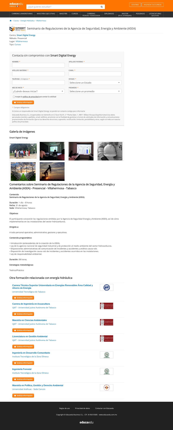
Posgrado (140, 13)
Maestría (63, 13)
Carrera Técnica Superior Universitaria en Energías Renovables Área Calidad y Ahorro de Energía (52, 286)
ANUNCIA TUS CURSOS (152, 5)
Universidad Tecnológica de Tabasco (28, 291)
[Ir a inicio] (10, 20)
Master (125, 14)
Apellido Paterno (76, 62)
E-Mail (71, 70)
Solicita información (24, 102)
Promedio (73, 88)
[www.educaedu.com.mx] (86, 422)
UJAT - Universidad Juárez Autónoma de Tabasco (34, 307)
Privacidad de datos (82, 408)
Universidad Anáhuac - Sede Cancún (28, 389)
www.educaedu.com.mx (108, 414)
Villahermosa (41, 20)
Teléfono (20, 79)
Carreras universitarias (22, 13)
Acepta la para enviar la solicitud (35, 96)
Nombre (15, 62)
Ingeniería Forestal (21, 369)
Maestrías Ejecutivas (46, 13)
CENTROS (135, 5)
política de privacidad (31, 96)
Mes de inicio (17, 88)
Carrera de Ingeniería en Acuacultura (31, 304)
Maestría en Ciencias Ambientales (29, 320)
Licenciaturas (155, 14)
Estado (71, 79)
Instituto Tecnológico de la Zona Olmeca (30, 356)
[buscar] (102, 6)
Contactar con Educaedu (104, 408)
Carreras (91, 14)
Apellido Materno (19, 70)
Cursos (75, 13)
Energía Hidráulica (27, 20)
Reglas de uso (64, 408)
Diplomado (109, 13)
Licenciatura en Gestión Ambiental (29, 336)
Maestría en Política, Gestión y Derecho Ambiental (37, 385)
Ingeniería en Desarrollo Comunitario (31, 353)
